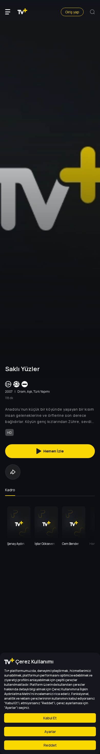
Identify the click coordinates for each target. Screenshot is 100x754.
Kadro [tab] (10, 489)
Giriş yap (72, 11)
